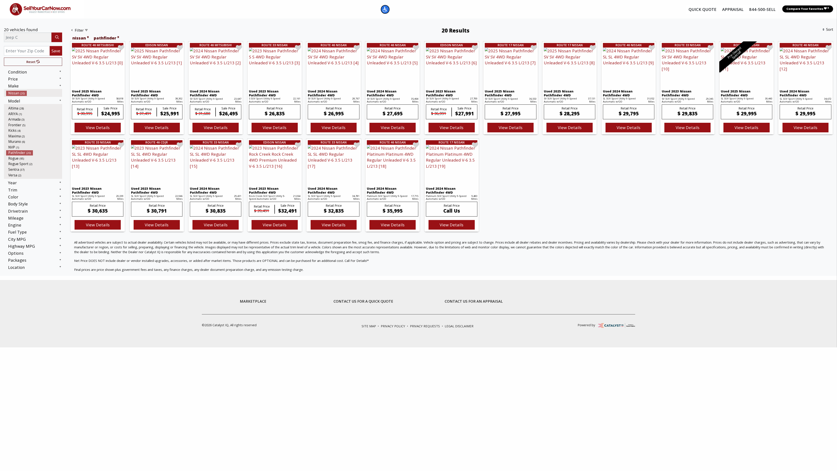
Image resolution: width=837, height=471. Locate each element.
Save (55, 50)
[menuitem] (34, 93)
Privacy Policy (393, 326)
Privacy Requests (425, 326)
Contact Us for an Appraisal (474, 301)
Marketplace (253, 301)
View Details (98, 127)
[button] (385, 9)
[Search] (56, 37)
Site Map (369, 326)
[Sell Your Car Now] (40, 8)
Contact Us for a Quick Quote (363, 301)
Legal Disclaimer (459, 326)
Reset (31, 62)
